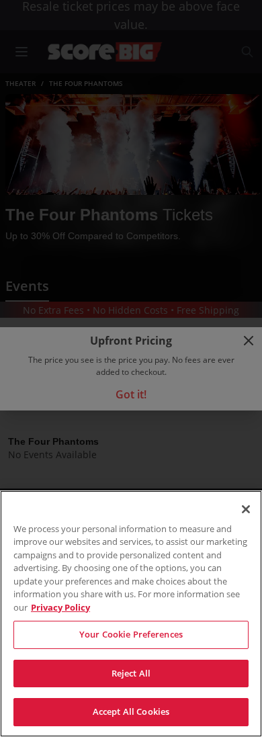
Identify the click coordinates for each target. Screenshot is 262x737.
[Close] (246, 509)
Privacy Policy (60, 607)
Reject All (131, 673)
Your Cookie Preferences (131, 634)
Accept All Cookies (131, 711)
